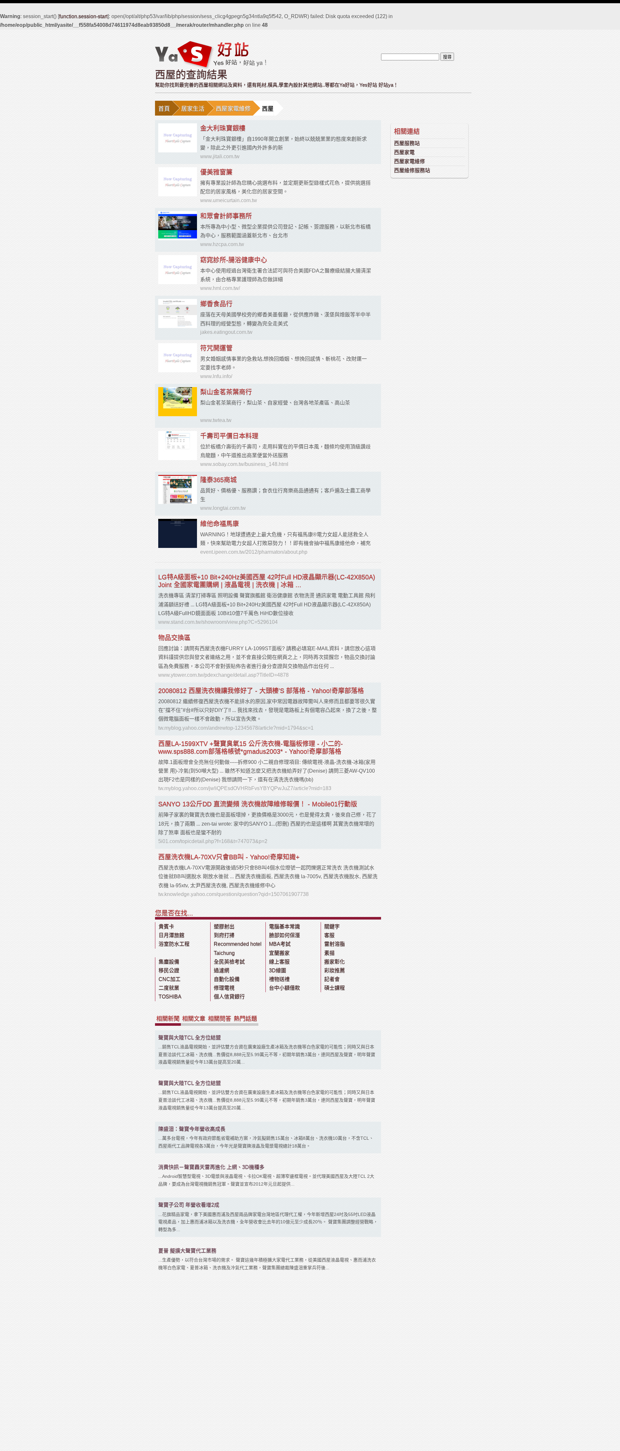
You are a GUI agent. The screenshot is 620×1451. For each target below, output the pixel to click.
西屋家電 (404, 152)
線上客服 (279, 961)
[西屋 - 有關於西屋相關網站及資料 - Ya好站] (210, 54)
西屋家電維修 (233, 109)
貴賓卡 (166, 926)
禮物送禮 (279, 979)
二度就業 (169, 988)
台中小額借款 (284, 988)
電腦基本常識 (284, 926)
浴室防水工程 (174, 944)
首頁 (164, 109)
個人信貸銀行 (229, 996)
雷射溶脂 (334, 944)
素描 (329, 953)
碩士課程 (334, 988)
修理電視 (224, 988)
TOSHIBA (170, 996)
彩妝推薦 (334, 970)
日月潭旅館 (171, 935)
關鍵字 (332, 926)
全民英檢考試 (229, 961)
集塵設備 (169, 961)
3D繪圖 (277, 970)
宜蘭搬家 (279, 953)
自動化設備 (227, 979)
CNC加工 (170, 979)
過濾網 (221, 970)
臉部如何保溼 (284, 935)
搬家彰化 (334, 961)
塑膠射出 (224, 926)
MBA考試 (280, 944)
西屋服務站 (407, 143)
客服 (329, 935)
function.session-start (83, 16)
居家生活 (192, 109)
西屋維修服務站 (412, 170)
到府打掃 (224, 935)
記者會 (332, 979)
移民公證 (169, 970)
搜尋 (447, 57)
